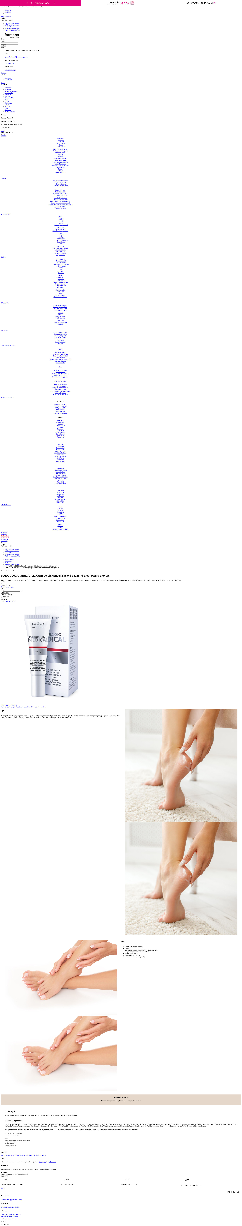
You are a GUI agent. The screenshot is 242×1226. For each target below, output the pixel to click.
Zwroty (19, 1199)
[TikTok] (234, 1192)
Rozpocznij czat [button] (9, 63)
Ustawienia (4, 541)
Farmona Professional (11, 91)
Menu (2, 131)
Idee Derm (8, 96)
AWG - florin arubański (12, 23)
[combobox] (9, 44)
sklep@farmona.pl (10, 70)
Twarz (60, 349)
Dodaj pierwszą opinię (7, 587)
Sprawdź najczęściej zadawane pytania (16, 57)
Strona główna (9, 559)
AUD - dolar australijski (12, 25)
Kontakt (18, 1214)
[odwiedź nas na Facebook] (231, 1192)
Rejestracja (4, 1207)
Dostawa (3, 1199)
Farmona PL (8, 89)
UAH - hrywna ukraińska (12, 30)
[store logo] (13, 38)
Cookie (17, 1207)
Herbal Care (8, 94)
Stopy (6, 562)
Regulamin (4, 1216)
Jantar (6, 99)
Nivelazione (8, 103)
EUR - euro (8, 26)
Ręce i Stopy (8, 561)
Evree (6, 108)
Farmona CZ (8, 88)
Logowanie (11, 1207)
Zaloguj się (8, 12)
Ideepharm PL (9, 98)
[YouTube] (238, 1192)
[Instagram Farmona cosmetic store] (229, 1192)
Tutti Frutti (8, 106)
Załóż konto (8, 79)
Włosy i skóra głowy (60, 381)
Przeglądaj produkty (7, 132)
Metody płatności (11, 1199)
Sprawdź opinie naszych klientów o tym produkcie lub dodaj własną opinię (23, 707)
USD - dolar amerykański (12, 28)
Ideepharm (8, 110)
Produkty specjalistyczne (12, 564)
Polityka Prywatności (12, 1216)
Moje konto (8, 10)
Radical (7, 105)
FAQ (14, 1214)
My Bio (7, 101)
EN (4, 115)
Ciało (60, 367)
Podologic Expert (10, 111)
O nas (2, 1214)
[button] (121, 84)
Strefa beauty (8, 1214)
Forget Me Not (9, 93)
